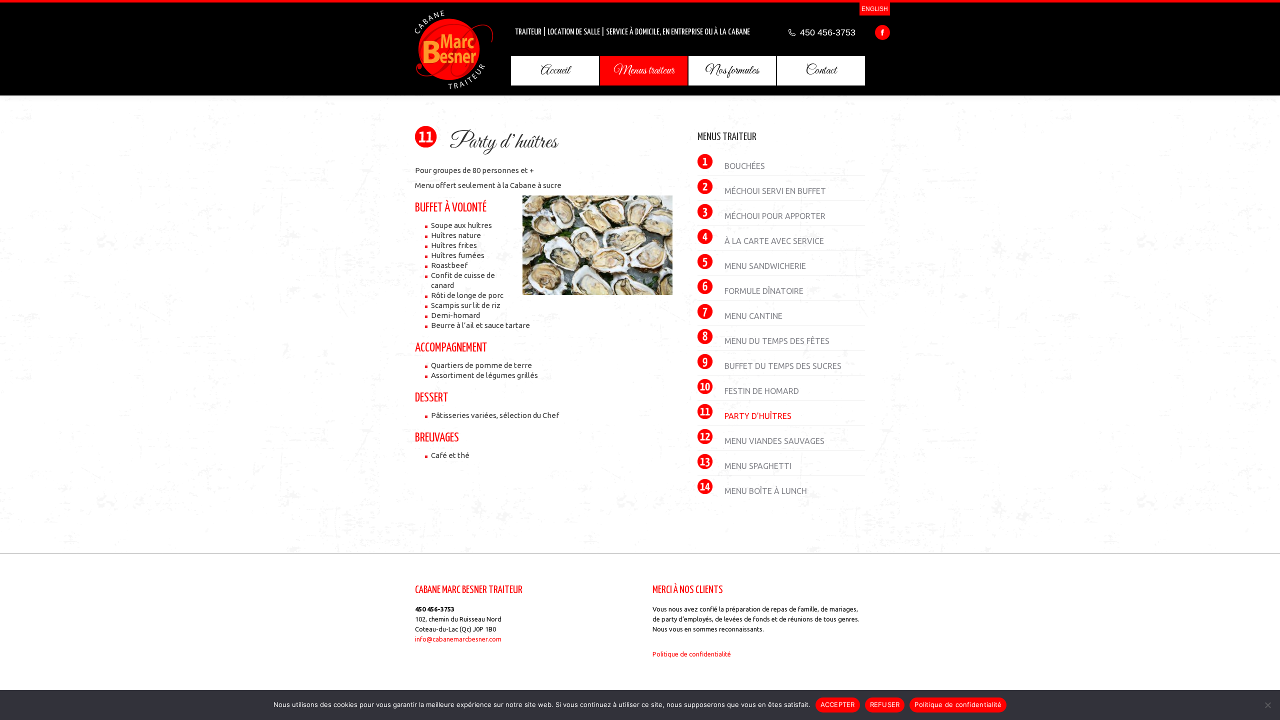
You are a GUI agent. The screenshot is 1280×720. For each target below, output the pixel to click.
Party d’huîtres (758, 416)
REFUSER (885, 704)
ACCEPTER (837, 704)
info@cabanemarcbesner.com (458, 639)
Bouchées (744, 166)
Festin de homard (761, 391)
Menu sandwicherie (765, 266)
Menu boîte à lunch (765, 491)
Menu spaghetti (758, 466)
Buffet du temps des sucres (783, 366)
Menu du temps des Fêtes (777, 341)
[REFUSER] (1267, 705)
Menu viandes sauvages (774, 441)
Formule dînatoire (764, 291)
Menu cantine (753, 316)
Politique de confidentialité (691, 654)
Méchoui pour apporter (775, 216)
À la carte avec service (774, 241)
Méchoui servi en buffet (775, 191)
